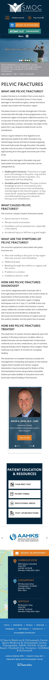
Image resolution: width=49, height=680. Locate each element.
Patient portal (18, 17)
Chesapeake (26, 580)
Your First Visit (23, 484)
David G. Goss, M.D (35, 656)
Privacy (29, 625)
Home (6, 625)
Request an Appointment (27, 25)
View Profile (25, 437)
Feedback (9, 629)
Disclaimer (17, 625)
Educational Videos (25, 503)
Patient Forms (22, 494)
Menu (20, 36)
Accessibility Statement (24, 632)
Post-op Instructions (26, 513)
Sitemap (40, 625)
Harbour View (27, 560)
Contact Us (37, 629)
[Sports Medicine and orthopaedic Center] (24, 8)
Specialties (6, 74)
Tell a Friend (23, 629)
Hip (15, 74)
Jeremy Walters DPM (14, 656)
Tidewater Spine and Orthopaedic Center (24, 659)
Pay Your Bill (38, 17)
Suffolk (23, 601)
